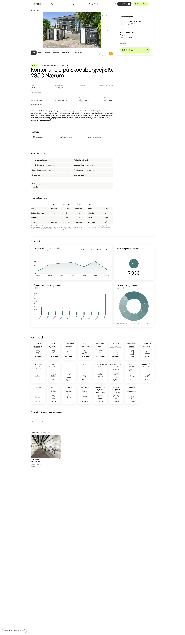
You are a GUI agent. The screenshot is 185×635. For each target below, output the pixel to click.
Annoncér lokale (142, 4)
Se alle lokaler (123, 4)
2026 (83, 249)
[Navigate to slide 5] (44, 457)
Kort (39, 52)
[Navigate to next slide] (108, 30)
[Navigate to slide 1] (70, 46)
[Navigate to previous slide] (36, 30)
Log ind (113, 4)
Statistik (56, 52)
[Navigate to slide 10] (51, 457)
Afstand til (47, 52)
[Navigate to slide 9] (49, 457)
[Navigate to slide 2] (71, 46)
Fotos (33, 52)
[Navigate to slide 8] (48, 457)
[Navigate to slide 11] (52, 457)
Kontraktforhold (66, 52)
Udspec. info (78, 52)
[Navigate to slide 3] (72, 46)
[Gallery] (46, 446)
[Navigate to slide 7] (47, 457)
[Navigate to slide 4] (74, 46)
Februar (99, 249)
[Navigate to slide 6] (45, 457)
